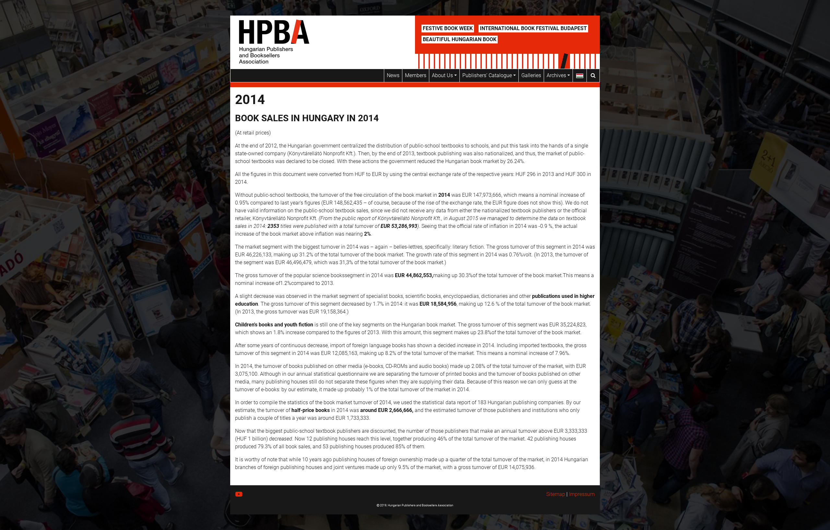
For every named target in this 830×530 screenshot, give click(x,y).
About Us (443, 75)
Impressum (582, 494)
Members (415, 75)
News (393, 75)
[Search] (593, 75)
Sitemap (555, 494)
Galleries (531, 75)
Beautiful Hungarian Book (459, 39)
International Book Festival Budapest (533, 28)
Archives (557, 75)
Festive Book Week (448, 28)
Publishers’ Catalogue (487, 75)
